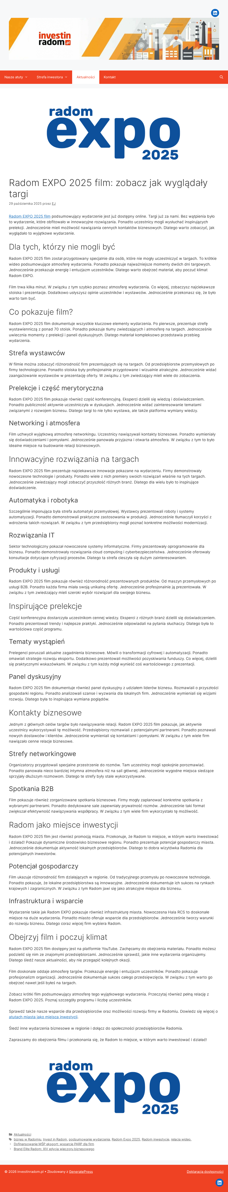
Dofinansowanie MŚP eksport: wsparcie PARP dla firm (54, 1144)
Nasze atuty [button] (13, 77)
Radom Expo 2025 (126, 1139)
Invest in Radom (55, 1139)
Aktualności (86, 77)
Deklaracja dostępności (205, 1171)
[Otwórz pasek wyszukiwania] (221, 77)
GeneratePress (81, 1171)
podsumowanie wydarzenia (89, 1139)
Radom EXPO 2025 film (30, 216)
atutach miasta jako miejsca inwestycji (43, 1017)
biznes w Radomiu (27, 1139)
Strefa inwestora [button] (50, 77)
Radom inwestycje (155, 1139)
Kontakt (110, 77)
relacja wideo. (181, 1139)
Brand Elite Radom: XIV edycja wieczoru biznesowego (54, 1149)
